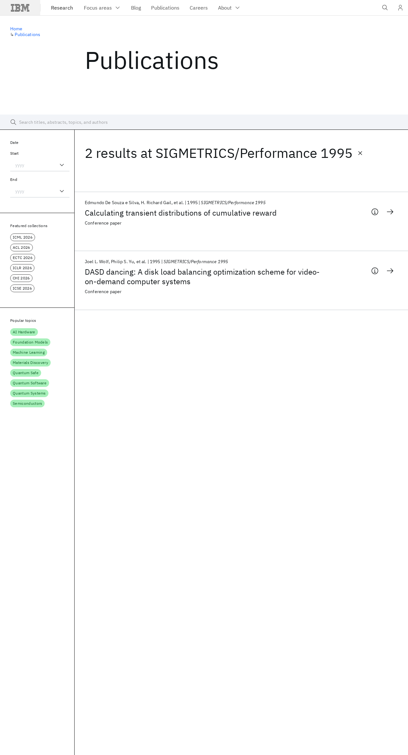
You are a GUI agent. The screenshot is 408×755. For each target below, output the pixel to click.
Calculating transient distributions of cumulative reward (181, 213)
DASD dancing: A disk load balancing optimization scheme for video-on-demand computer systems (202, 276)
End (13, 179)
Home (16, 29)
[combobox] (39, 165)
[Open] (62, 165)
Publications (27, 34)
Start (14, 153)
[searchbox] (204, 122)
